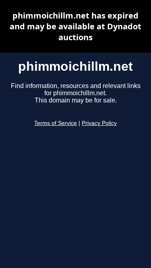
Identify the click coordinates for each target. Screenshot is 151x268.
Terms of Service (55, 123)
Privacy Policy (99, 123)
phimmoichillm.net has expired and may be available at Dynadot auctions (75, 26)
